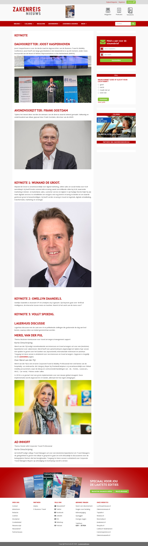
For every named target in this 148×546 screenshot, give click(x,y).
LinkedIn (59, 516)
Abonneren (53, 24)
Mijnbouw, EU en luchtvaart (110, 134)
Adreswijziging (81, 512)
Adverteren (16, 509)
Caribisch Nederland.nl (104, 529)
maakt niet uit (105, 90)
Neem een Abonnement (84, 506)
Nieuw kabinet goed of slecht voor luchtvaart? (112, 81)
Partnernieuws (17, 532)
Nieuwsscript (16, 525)
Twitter (58, 509)
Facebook (59, 512)
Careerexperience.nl (104, 532)
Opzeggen (79, 516)
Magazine (41, 24)
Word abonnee (121, 491)
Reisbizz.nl (100, 516)
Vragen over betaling (83, 509)
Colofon (15, 516)
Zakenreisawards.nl (103, 535)
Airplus (35, 506)
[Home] (26, 10)
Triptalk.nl (100, 512)
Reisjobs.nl (100, 525)
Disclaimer (16, 519)
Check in (130, 2)
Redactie (15, 512)
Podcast (59, 525)
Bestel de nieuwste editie (102, 491)
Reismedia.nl (101, 519)
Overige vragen (81, 519)
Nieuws (17, 24)
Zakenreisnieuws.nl (103, 509)
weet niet (103, 93)
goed (102, 85)
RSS (57, 519)
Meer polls (101, 102)
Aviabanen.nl (101, 522)
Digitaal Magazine (111, 2)
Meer (83, 24)
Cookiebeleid (16, 522)
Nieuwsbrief (16, 529)
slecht (102, 87)
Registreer (122, 2)
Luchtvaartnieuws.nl (104, 506)
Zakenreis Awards (70, 24)
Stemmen (103, 99)
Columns (29, 24)
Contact (15, 506)
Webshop (59, 522)
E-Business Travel (39, 509)
